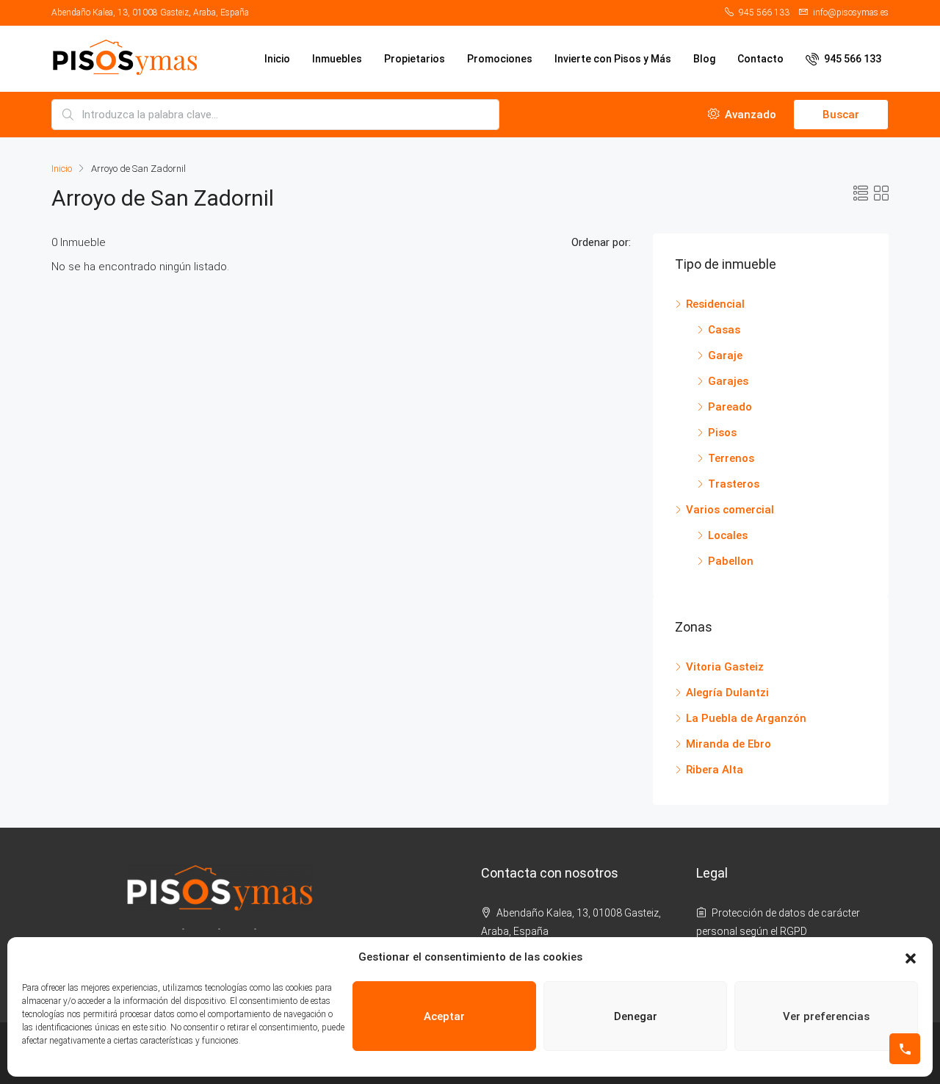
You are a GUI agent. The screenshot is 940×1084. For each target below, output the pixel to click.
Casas (724, 329)
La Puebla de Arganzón (746, 718)
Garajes (728, 381)
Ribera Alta (714, 769)
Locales (728, 535)
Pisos (722, 432)
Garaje (725, 355)
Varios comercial (730, 509)
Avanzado (749, 114)
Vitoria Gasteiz (725, 666)
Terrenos (731, 458)
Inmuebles (337, 59)
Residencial (715, 304)
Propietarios (414, 59)
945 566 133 (851, 59)
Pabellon (730, 561)
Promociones (499, 59)
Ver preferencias (826, 1016)
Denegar (635, 1016)
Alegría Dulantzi (727, 692)
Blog (704, 59)
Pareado (730, 406)
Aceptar (444, 1016)
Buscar (840, 114)
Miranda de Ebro (728, 744)
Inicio (277, 59)
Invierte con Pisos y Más (612, 59)
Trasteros (733, 484)
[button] (910, 957)
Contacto (760, 59)
